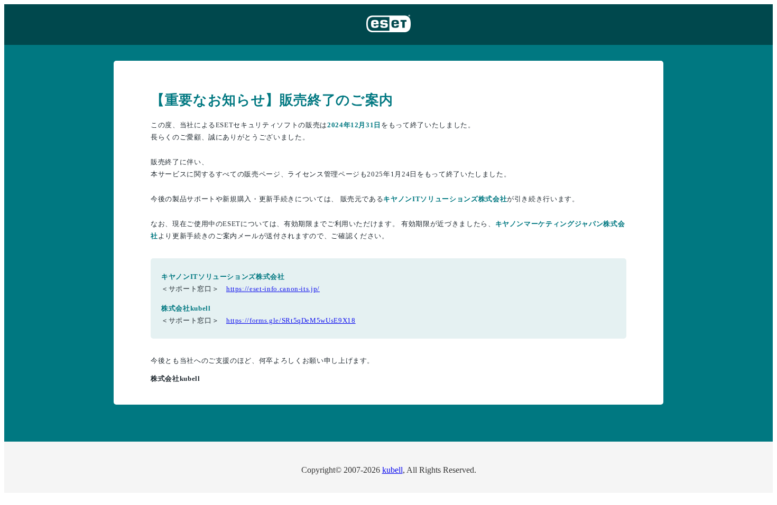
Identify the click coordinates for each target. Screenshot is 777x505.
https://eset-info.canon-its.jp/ (273, 289)
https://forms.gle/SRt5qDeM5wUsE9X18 (291, 320)
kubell (392, 469)
